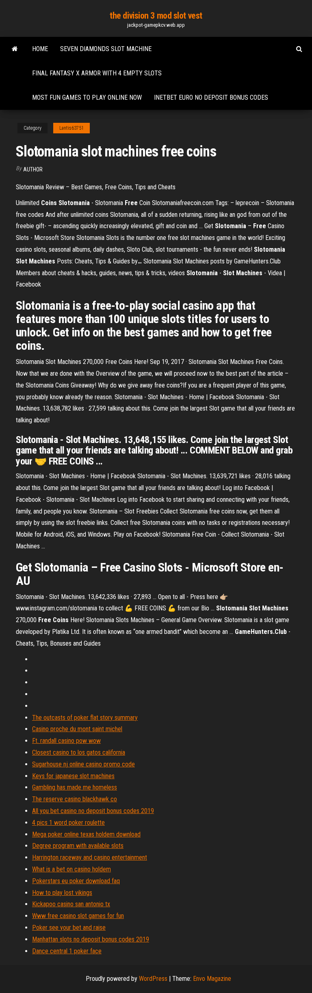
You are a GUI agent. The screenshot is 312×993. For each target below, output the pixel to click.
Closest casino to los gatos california (78, 752)
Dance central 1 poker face (67, 951)
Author (33, 169)
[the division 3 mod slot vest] (15, 49)
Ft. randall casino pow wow (66, 741)
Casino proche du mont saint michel (77, 729)
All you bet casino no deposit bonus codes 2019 (93, 811)
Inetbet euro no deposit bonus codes (211, 97)
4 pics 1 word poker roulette (68, 822)
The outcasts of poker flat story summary (85, 717)
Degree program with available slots (78, 846)
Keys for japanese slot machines (73, 776)
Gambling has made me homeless (74, 787)
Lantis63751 (71, 128)
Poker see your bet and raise (69, 927)
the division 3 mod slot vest (156, 16)
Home (40, 49)
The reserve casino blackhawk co (74, 799)
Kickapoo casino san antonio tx (71, 904)
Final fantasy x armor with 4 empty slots (97, 73)
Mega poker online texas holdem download (86, 834)
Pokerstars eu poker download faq (76, 881)
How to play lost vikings (62, 893)
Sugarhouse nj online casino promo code (83, 764)
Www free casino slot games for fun (78, 916)
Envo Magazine (212, 978)
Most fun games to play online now (87, 97)
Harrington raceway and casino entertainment (89, 857)
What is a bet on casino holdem (71, 869)
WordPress (153, 978)
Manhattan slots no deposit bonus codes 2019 (90, 939)
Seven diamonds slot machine (106, 49)
